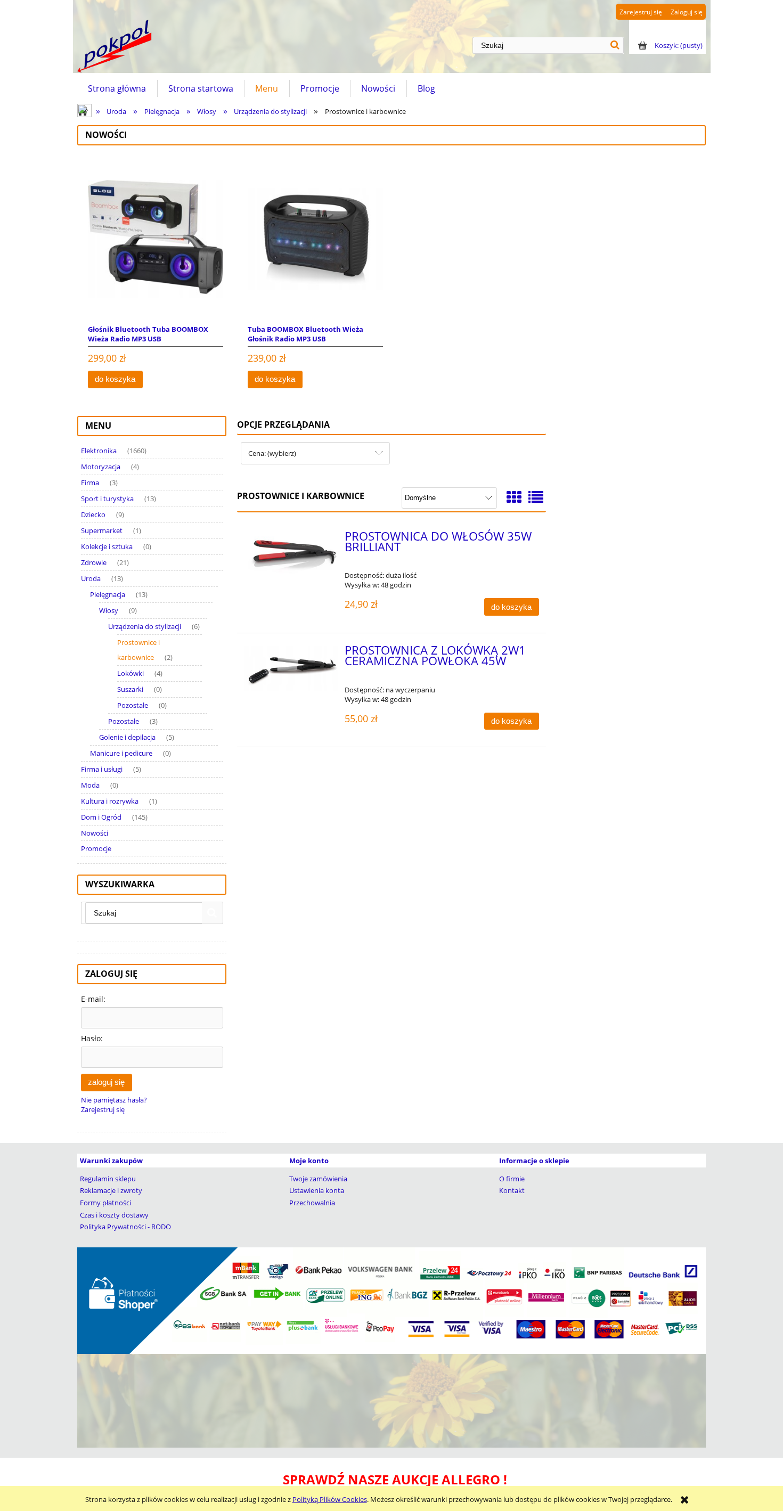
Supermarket (102, 530)
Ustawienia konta (316, 1190)
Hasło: (92, 1038)
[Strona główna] (114, 46)
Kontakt (512, 1190)
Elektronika (99, 450)
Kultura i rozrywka (109, 801)
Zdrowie (94, 562)
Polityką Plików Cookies (329, 1499)
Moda (90, 785)
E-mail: (93, 999)
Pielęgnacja (107, 594)
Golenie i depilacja (127, 737)
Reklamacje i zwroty (111, 1190)
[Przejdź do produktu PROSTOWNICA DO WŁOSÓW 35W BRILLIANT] (291, 557)
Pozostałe (132, 705)
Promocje (96, 848)
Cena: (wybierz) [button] (272, 453)
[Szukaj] (615, 45)
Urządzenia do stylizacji (144, 626)
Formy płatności (105, 1202)
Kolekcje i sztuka (107, 546)
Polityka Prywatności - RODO (125, 1226)
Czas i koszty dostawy (114, 1215)
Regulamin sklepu (108, 1178)
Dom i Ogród (101, 817)
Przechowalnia (312, 1202)
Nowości (94, 833)
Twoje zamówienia (318, 1178)
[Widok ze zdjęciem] (514, 497)
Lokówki (130, 673)
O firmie (512, 1178)
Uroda (91, 578)
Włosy (108, 610)
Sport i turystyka (107, 498)
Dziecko (93, 514)
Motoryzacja (100, 466)
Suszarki (130, 689)
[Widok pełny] (535, 497)
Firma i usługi (102, 769)
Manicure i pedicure (121, 753)
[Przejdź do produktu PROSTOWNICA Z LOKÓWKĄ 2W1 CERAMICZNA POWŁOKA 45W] (291, 668)
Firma (90, 482)
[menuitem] (117, 88)
